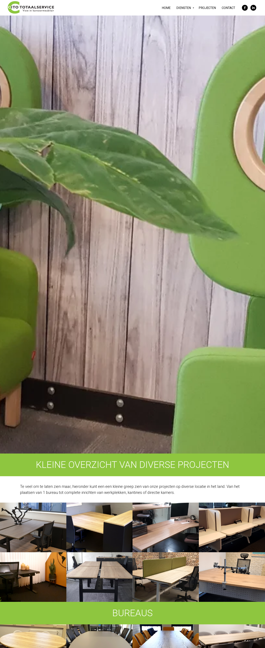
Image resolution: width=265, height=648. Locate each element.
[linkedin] (253, 8)
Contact (228, 8)
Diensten (184, 8)
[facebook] (245, 8)
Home (166, 8)
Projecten (207, 8)
